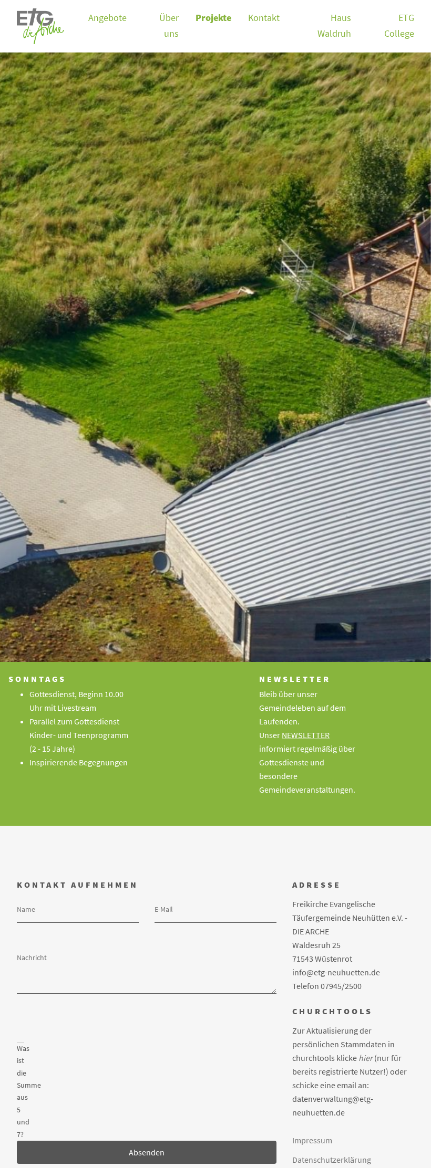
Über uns (169, 25)
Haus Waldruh (334, 25)
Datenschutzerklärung (331, 1159)
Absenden (147, 1152)
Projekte (213, 18)
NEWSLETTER (306, 735)
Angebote (107, 18)
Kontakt (264, 18)
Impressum (312, 1140)
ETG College (399, 25)
